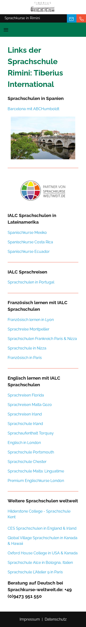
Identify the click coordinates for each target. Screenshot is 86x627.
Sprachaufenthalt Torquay (31, 433)
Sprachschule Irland (25, 423)
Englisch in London (24, 442)
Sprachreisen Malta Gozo (30, 404)
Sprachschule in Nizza (27, 348)
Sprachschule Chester (27, 461)
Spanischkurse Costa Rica (30, 242)
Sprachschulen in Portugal (31, 282)
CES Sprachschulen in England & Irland (42, 528)
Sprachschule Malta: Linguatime (36, 471)
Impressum (30, 619)
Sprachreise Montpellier (28, 329)
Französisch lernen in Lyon (31, 319)
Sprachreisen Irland (25, 414)
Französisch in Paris (25, 357)
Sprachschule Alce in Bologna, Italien (40, 562)
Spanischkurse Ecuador (29, 251)
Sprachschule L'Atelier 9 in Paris (35, 572)
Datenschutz (56, 619)
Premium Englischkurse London (36, 480)
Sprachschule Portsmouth (31, 452)
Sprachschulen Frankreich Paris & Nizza (42, 338)
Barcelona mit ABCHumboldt (33, 109)
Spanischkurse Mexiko (27, 232)
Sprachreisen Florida (26, 395)
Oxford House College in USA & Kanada (43, 553)
